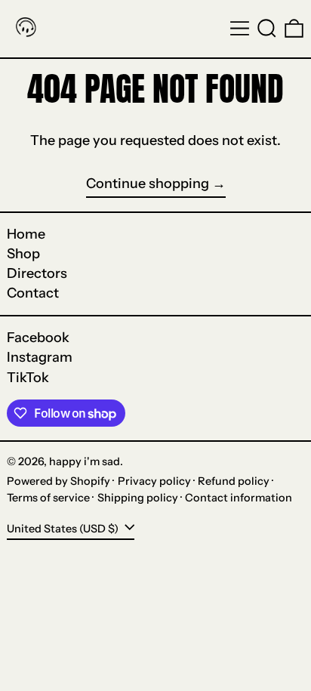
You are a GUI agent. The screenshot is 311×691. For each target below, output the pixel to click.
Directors (37, 273)
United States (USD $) (64, 528)
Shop (23, 253)
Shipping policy (137, 497)
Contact (33, 293)
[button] (267, 28)
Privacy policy (154, 481)
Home (26, 234)
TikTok (28, 378)
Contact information (238, 497)
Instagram (39, 358)
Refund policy (233, 481)
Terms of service (48, 497)
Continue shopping (147, 184)
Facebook (38, 338)
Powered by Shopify (58, 481)
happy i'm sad (84, 461)
